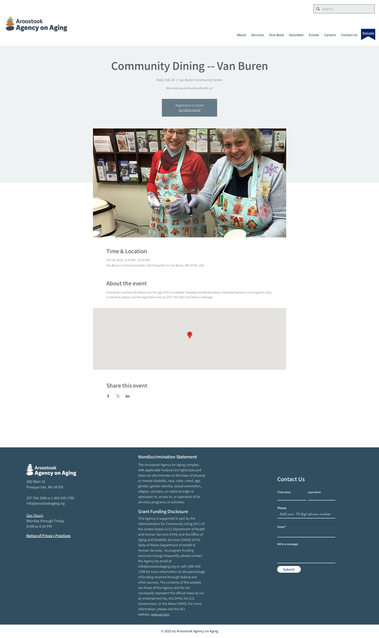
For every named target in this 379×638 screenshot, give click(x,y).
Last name (314, 492)
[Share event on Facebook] (108, 396)
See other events (189, 110)
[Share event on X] (118, 396)
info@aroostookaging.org (157, 566)
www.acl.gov (160, 614)
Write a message (287, 543)
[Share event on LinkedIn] (127, 396)
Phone (281, 508)
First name (284, 492)
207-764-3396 (36, 498)
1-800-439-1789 (62, 498)
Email (281, 526)
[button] (241, 33)
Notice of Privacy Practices (48, 535)
